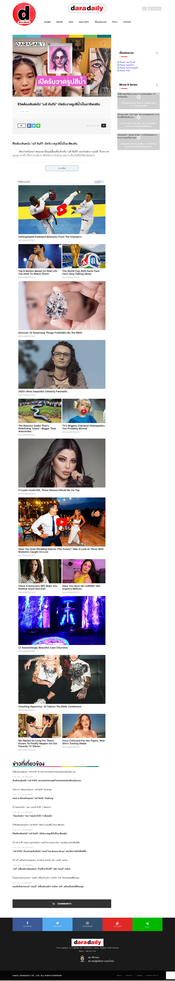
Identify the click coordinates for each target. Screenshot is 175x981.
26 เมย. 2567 (17, 794)
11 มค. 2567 (16, 847)
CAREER (139, 975)
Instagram (87, 926)
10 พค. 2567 (16, 777)
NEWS (59, 22)
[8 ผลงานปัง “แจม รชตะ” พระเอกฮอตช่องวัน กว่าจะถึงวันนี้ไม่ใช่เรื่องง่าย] (139, 117)
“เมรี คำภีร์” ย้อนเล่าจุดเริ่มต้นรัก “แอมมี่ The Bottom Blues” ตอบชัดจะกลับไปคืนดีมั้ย (49, 851)
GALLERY (84, 22)
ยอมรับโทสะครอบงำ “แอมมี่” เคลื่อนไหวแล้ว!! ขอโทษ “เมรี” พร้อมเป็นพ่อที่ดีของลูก (48, 886)
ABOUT (119, 975)
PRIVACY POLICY (152, 975)
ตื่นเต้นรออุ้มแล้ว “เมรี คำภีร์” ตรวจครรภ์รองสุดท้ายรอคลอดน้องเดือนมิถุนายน (47, 780)
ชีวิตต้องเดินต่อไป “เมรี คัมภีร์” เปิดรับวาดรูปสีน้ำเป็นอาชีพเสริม (40, 833)
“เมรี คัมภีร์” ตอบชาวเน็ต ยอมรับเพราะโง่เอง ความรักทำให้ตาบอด (55, 163)
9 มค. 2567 (16, 883)
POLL (115, 22)
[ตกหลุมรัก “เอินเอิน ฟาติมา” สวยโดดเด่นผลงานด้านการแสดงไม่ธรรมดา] (139, 138)
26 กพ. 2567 (16, 812)
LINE (147, 927)
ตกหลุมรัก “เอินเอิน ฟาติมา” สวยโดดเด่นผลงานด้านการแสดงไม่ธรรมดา (139, 145)
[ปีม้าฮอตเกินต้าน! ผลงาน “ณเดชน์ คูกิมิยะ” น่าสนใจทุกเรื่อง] (139, 97)
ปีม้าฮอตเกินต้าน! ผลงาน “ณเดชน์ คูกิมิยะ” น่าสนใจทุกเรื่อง (138, 104)
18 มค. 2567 (24, 111)
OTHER (127, 22)
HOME (47, 22)
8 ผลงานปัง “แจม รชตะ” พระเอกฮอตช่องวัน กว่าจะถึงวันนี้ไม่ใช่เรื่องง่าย (138, 125)
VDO (71, 22)
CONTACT (129, 975)
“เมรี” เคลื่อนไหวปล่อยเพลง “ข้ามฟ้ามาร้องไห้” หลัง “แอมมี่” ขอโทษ (41, 869)
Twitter (57, 926)
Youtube (117, 926)
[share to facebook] (29, 126)
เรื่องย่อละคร (100, 22)
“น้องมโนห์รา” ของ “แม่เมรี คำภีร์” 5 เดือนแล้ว (32, 816)
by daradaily (28, 777)
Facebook (27, 926)
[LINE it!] (38, 126)
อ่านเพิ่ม (62, 168)
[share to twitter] (34, 126)
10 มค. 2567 (16, 865)
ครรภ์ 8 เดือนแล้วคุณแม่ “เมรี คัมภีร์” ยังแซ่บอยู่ (33, 798)
